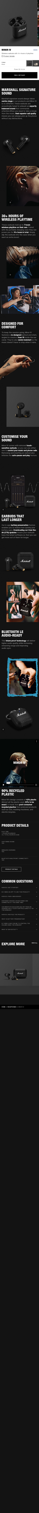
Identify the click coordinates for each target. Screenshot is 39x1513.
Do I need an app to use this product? (16, 892)
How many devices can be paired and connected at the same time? (15, 901)
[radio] (29, 63)
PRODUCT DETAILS (11, 869)
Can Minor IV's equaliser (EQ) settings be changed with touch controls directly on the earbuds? (18, 908)
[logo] (8, 8)
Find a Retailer (19, 75)
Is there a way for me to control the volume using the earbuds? (16, 924)
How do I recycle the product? (13, 914)
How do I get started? (10, 887)
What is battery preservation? (13, 919)
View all (34, 943)
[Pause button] (10, 202)
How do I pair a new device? (11, 896)
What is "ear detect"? (10, 929)
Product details (9, 56)
